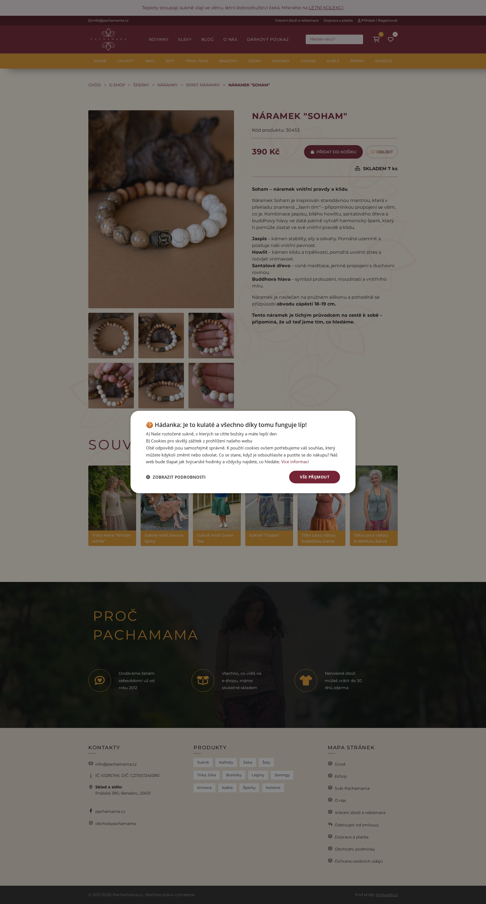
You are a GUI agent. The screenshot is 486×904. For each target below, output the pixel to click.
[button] (176, 477)
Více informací (295, 461)
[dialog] (243, 452)
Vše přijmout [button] (314, 477)
